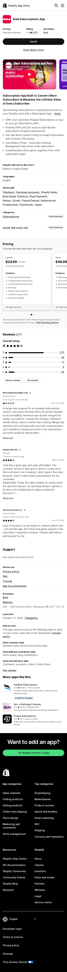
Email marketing (44, 817)
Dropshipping (42, 793)
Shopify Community (14, 871)
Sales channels (11, 793)
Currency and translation (49, 836)
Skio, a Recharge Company (27, 704)
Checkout (8, 192)
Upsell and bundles (46, 811)
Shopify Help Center (15, 858)
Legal (38, 896)
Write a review (13, 380)
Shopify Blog (10, 883)
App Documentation (14, 586)
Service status (43, 902)
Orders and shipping (15, 811)
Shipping (40, 830)
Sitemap (8, 953)
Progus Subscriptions (25, 716)
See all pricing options (47, 322)
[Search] (56, 5)
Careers (39, 865)
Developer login (12, 928)
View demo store (33, 49)
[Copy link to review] (30, 393)
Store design (10, 817)
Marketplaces (43, 799)
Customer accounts (27, 192)
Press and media (44, 877)
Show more (8, 438)
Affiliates (40, 889)
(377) (35, 32)
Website (8, 602)
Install (33, 41)
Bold (45, 32)
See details (9, 670)
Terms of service (13, 937)
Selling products (12, 805)
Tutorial (7, 581)
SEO (37, 824)
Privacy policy (11, 571)
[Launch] (31, 314)
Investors (40, 871)
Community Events (14, 877)
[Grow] (33, 314)
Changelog (31, 618)
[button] (33, 691)
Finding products (13, 799)
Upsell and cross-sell (15, 227)
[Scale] (35, 314)
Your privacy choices (15, 961)
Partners (39, 883)
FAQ (5, 576)
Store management (14, 833)
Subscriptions (11, 216)
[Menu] (62, 5)
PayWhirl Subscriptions (25, 684)
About (38, 858)
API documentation (14, 865)
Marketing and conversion (11, 826)
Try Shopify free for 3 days (33, 752)
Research (8, 889)
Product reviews (44, 805)
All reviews (32, 380)
